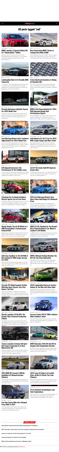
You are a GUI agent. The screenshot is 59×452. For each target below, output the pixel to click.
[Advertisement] (29, 11)
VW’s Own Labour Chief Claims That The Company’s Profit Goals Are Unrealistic (23, 429)
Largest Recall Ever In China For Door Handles (14, 437)
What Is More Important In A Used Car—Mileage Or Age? (16, 441)
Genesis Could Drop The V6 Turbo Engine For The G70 (16, 433)
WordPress (22, 446)
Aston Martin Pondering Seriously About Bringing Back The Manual (19, 425)
